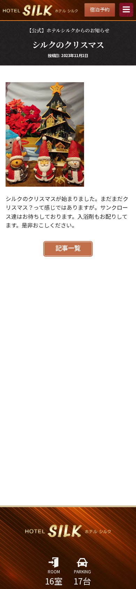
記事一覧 (68, 249)
